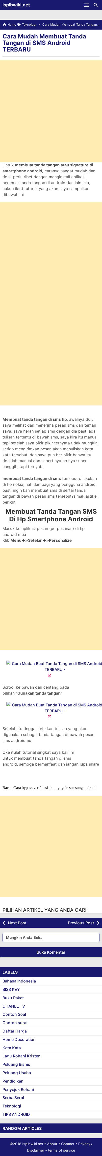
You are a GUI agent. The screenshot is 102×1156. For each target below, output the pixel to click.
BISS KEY (11, 989)
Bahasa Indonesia (19, 981)
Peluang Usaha (16, 1072)
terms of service (61, 1150)
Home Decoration (19, 1039)
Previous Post (81, 922)
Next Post (17, 922)
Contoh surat (15, 1022)
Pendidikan (13, 1081)
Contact (67, 1144)
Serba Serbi (13, 1097)
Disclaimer (35, 1150)
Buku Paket (13, 997)
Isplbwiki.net (16, 4)
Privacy (84, 1144)
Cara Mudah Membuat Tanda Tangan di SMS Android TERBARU (44, 43)
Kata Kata (11, 1047)
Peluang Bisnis (16, 1064)
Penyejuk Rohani (18, 1089)
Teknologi (11, 1105)
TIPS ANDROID (16, 1114)
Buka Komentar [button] (51, 952)
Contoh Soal (14, 1014)
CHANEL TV (13, 1006)
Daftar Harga (14, 1031)
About (52, 1144)
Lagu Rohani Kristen (21, 1055)
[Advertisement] (51, 111)
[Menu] (86, 5)
